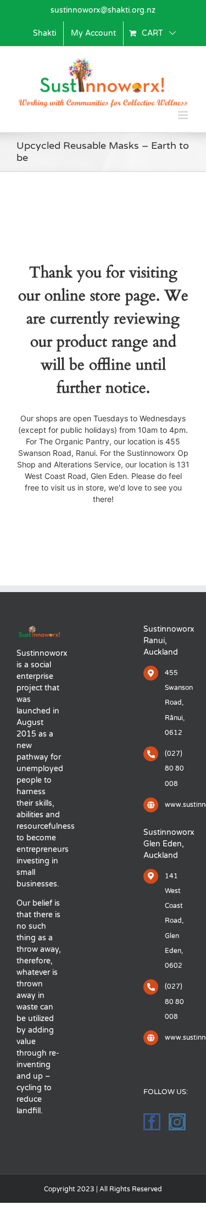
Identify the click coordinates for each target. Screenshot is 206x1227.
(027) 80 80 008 (174, 768)
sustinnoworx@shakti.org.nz (103, 10)
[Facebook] (151, 1121)
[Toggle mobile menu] (184, 115)
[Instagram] (177, 1121)
